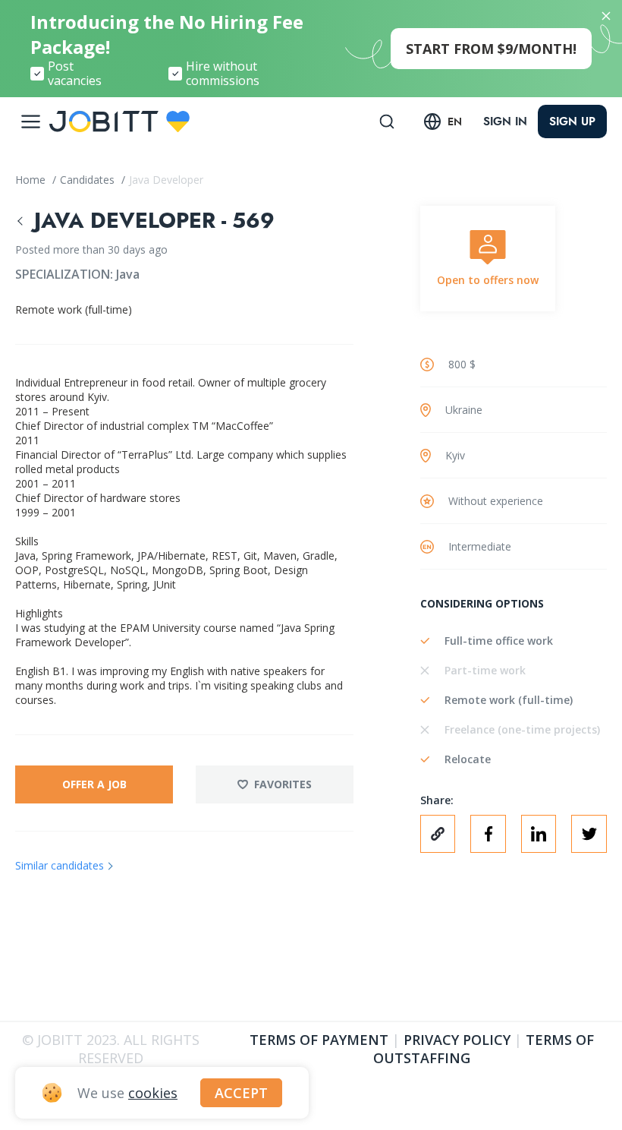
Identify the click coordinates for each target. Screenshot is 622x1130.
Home (32, 179)
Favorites (283, 784)
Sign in (505, 121)
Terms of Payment (319, 1040)
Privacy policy (457, 1040)
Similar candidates (59, 865)
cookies (152, 1093)
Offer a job (94, 784)
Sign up (572, 121)
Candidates (89, 179)
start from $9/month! (491, 48)
